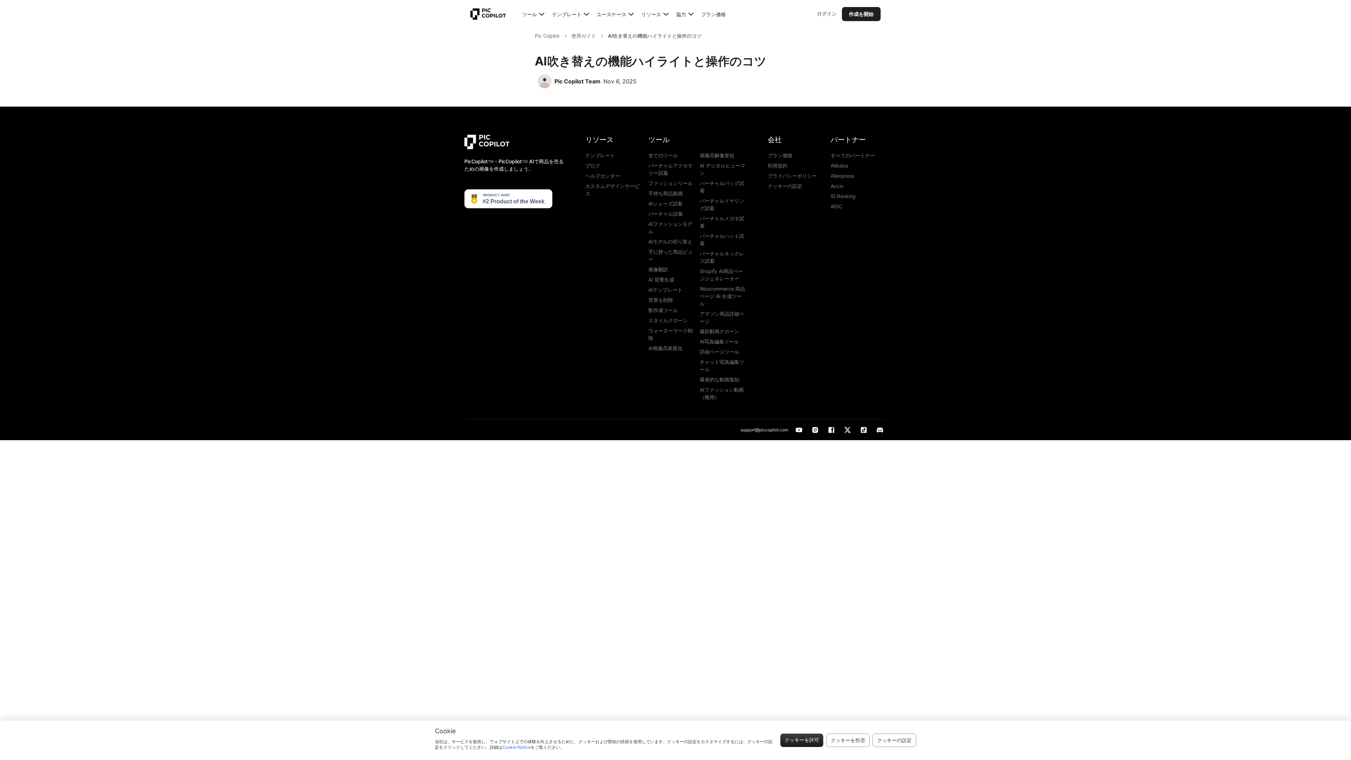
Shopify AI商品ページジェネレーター (721, 274)
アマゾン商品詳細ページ (722, 317)
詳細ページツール (719, 352)
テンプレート (600, 155)
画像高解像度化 (717, 155)
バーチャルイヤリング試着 (722, 204)
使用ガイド (583, 36)
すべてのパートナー (853, 155)
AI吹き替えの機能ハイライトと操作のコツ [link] (655, 36)
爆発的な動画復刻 (719, 379)
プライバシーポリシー (792, 176)
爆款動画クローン (719, 331)
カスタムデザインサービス (612, 189)
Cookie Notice (516, 747)
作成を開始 (861, 14)
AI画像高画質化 (665, 348)
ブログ (592, 166)
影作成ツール (663, 310)
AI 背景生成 (661, 280)
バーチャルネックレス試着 (722, 257)
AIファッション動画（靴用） (722, 393)
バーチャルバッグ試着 (722, 187)
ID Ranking (843, 196)
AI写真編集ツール (719, 341)
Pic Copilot (547, 36)
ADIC (836, 206)
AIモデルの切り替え (670, 242)
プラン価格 (713, 14)
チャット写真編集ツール (722, 365)
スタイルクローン (668, 320)
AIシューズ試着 (665, 204)
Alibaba (839, 166)
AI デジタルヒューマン (722, 169)
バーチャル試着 (665, 214)
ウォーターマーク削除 (670, 334)
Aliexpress (842, 176)
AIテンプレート (665, 290)
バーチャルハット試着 (722, 239)
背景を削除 (660, 300)
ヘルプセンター (602, 176)
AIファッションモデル (670, 227)
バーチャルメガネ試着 (722, 222)
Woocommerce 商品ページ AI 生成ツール (722, 296)
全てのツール (663, 155)
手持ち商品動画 (665, 193)
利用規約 (777, 166)
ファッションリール (670, 183)
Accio (837, 186)
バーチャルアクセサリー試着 (670, 169)
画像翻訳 (658, 269)
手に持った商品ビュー (670, 255)
